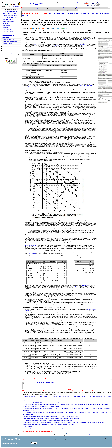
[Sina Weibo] (54, 28)
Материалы (5, 23)
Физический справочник (8, 19)
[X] (36, 28)
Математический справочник (9, 17)
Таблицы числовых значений (9, 13)
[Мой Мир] (33, 28)
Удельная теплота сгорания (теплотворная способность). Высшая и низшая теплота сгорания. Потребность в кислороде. (52, 418)
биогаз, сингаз (46, 310)
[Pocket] (49, 28)
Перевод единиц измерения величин (11, 11)
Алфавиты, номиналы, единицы (10, 15)
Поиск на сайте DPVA (8, 39)
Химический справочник (8, 21)
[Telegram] (66, 28)
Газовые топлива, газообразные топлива (68, 313)
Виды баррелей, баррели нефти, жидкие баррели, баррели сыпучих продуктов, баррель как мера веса (48, 420)
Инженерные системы (8, 31)
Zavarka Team (14, 443)
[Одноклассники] (31, 28)
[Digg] (41, 28)
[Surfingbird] (56, 28)
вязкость (35, 89)
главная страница (57, 7)
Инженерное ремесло (7, 29)
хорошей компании (15, 6)
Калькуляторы (6, 37)
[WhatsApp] (63, 28)
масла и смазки (55, 45)
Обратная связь (7, 47)
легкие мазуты (83, 44)
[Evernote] (44, 28)
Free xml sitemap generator (85, 439)
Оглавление (6, 50)
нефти (84, 39)
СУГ (35, 44)
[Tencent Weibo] (58, 28)
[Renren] (53, 28)
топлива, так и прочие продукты (56, 43)
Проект (25, 438)
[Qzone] (51, 28)
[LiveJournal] (48, 28)
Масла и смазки (28, 426)
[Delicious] (39, 28)
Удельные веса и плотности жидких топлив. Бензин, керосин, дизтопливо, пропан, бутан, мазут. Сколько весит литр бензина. (53, 400)
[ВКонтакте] (29, 28)
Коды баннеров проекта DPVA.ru (10, 438)
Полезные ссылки (7, 43)
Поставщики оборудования (10, 41)
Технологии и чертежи (8, 33)
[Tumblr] (59, 28)
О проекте (5, 45)
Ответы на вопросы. (8, 48)
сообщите (90, 434)
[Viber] (61, 28)
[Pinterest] (34, 28)
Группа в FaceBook (8, 54)
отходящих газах (32, 253)
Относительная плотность (31, 245)
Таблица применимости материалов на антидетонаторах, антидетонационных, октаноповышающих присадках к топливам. (52, 416)
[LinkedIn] (46, 28)
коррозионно (85, 285)
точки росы (76, 286)
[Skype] (64, 28)
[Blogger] (38, 28)
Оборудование (6, 27)
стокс (60, 90)
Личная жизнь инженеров (8, 35)
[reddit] (43, 28)
